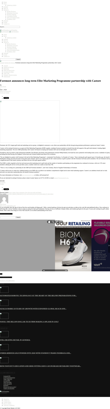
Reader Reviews (11, 11)
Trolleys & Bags (8, 388)
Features (5, 6)
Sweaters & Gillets (8, 72)
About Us (6, 10)
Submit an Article (11, 5)
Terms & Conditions (8, 405)
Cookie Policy (7, 402)
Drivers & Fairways (9, 387)
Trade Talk (6, 73)
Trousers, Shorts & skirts (10, 75)
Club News (7, 384)
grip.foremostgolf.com (28, 175)
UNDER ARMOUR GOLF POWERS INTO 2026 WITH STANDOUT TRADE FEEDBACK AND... (35, 353)
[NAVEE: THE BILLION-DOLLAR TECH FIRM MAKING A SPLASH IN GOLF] (4, 318)
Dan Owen (3, 86)
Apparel (2, 62)
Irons (5, 385)
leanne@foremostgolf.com (61, 178)
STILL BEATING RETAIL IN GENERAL (15, 340)
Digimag (5, 20)
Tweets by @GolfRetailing (7, 280)
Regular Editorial (11, 14)
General (6, 376)
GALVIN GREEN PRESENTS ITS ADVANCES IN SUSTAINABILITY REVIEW (29, 194)
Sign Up (5, 8)
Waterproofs (6, 76)
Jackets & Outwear (10, 62)
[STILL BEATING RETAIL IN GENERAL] (4, 336)
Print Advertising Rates (13, 17)
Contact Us (6, 24)
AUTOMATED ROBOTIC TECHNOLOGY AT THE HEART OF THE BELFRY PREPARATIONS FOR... (38, 295)
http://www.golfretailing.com (8, 206)
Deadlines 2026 (11, 19)
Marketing (6, 69)
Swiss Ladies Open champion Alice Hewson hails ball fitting (24, 192)
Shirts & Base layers (8, 70)
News (5, 3)
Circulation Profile (12, 16)
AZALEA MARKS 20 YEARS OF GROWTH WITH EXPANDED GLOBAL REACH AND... (33, 309)
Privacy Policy (7, 403)
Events (5, 22)
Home (5, 2)
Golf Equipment (9, 377)
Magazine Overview (12, 13)
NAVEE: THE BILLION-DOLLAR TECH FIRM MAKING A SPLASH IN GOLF (29, 322)
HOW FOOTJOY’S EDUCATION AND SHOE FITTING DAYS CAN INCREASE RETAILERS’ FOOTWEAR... (40, 366)
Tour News (7, 382)
